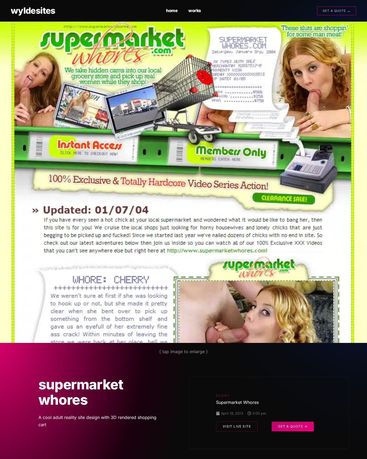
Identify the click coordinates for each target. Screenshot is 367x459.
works (194, 10)
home (172, 10)
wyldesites (33, 10)
